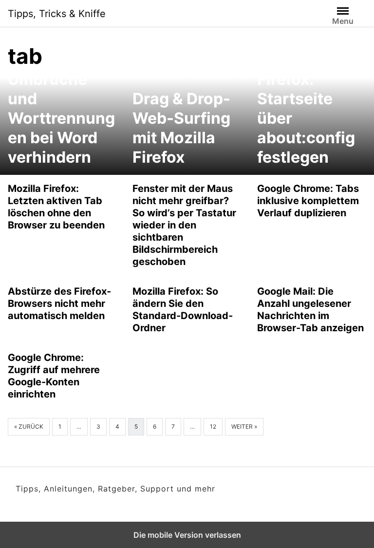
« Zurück (28, 426)
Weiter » (244, 426)
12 (213, 426)
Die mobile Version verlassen (187, 535)
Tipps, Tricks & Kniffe (57, 14)
